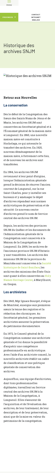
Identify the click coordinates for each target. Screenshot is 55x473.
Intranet (36, 17)
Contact (36, 14)
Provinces (8, 17)
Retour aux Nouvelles (20, 98)
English (36, 20)
